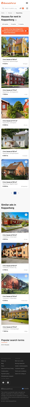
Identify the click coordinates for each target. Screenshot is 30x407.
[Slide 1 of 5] (13, 55)
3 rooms (13, 24)
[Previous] (11, 193)
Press (2, 366)
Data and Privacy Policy (7, 368)
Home (2, 13)
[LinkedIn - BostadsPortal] (8, 383)
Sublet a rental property (21, 366)
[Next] (18, 193)
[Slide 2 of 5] (14, 55)
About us (3, 361)
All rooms (5, 24)
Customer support (19, 368)
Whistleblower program (7, 376)
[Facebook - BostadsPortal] (3, 383)
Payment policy (5, 373)
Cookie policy (4, 371)
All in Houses (5, 345)
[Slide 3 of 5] (15, 55)
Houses (10, 13)
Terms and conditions (20, 371)
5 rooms (21, 24)
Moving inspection (20, 363)
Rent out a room (19, 361)
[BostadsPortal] (8, 3)
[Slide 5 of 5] (16, 55)
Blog (2, 363)
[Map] (27, 8)
